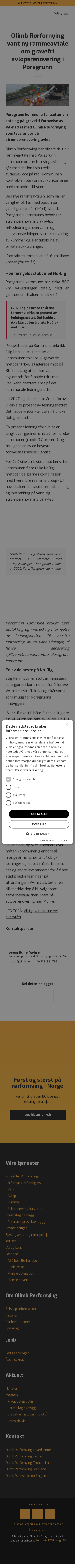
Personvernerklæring (29, 770)
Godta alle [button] (39, 814)
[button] (37, 834)
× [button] (66, 724)
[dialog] (37, 782)
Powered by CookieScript (54, 840)
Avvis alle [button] (39, 824)
